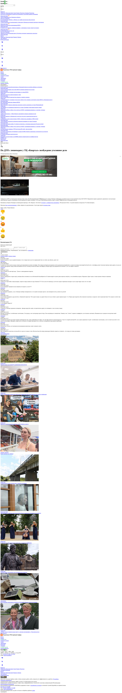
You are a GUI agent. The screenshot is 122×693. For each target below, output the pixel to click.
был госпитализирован (11, 205)
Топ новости (4, 38)
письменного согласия (35, 685)
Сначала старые (12, 256)
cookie (33, 690)
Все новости (4, 68)
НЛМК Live (3, 74)
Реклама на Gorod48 (5, 686)
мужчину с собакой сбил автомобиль (50, 202)
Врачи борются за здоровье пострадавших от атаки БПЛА (14, 92)
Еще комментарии (5, 333)
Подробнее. (56, 679)
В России (3, 39)
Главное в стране (5, 75)
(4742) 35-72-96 (6, 654)
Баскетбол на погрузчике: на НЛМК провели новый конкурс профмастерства (19, 136)
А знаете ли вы (4, 82)
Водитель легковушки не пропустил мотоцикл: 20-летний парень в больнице (19, 14)
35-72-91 (13, 654)
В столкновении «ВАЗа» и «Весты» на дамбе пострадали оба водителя (18, 19)
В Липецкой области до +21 (7, 30)
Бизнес (18, 13)
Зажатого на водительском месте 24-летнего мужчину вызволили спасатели (19, 33)
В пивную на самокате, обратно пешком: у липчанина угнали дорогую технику (20, 27)
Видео (2, 35)
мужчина (45, 205)
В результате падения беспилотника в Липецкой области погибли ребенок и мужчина (21, 87)
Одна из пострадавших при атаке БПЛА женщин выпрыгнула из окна (17, 89)
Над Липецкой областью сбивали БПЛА (10, 102)
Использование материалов (7, 684)
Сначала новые (4, 256)
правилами (30, 250)
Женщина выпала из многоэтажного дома (11, 94)
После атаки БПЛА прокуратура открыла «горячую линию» (15, 97)
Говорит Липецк (17, 37)
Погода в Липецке (5, 18)
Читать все (3, 112)
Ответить (3, 261)
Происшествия (9, 13)
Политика (31, 13)
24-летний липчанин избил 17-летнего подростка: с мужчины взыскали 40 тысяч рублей (22, 124)
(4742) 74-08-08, (7, 688)
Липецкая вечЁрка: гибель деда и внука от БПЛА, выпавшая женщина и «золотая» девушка (23, 110)
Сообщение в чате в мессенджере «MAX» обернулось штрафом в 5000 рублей (19, 118)
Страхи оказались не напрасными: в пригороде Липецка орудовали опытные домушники (22, 22)
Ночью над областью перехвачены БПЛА (11, 25)
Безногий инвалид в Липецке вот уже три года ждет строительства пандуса (19, 116)
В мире (7, 39)
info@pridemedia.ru (8, 689)
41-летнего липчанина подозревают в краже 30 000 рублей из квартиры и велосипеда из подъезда (24, 131)
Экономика (3, 78)
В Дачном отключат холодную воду (9, 134)
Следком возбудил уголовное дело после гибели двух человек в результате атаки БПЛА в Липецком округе (26, 99)
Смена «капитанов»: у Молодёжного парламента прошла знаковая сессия (18, 113)
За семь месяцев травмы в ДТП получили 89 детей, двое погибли (16, 129)
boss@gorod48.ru (8, 655)
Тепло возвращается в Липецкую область (10, 17)
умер (49, 205)
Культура (22, 13)
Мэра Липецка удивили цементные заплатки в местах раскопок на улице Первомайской (22, 104)
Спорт (14, 13)
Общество (3, 13)
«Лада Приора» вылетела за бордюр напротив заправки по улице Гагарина (19, 121)
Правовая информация (6, 680)
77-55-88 (13, 688)
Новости (3, 11)
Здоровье (27, 13)
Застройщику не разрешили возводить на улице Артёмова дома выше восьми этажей (21, 107)
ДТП (2, 209)
